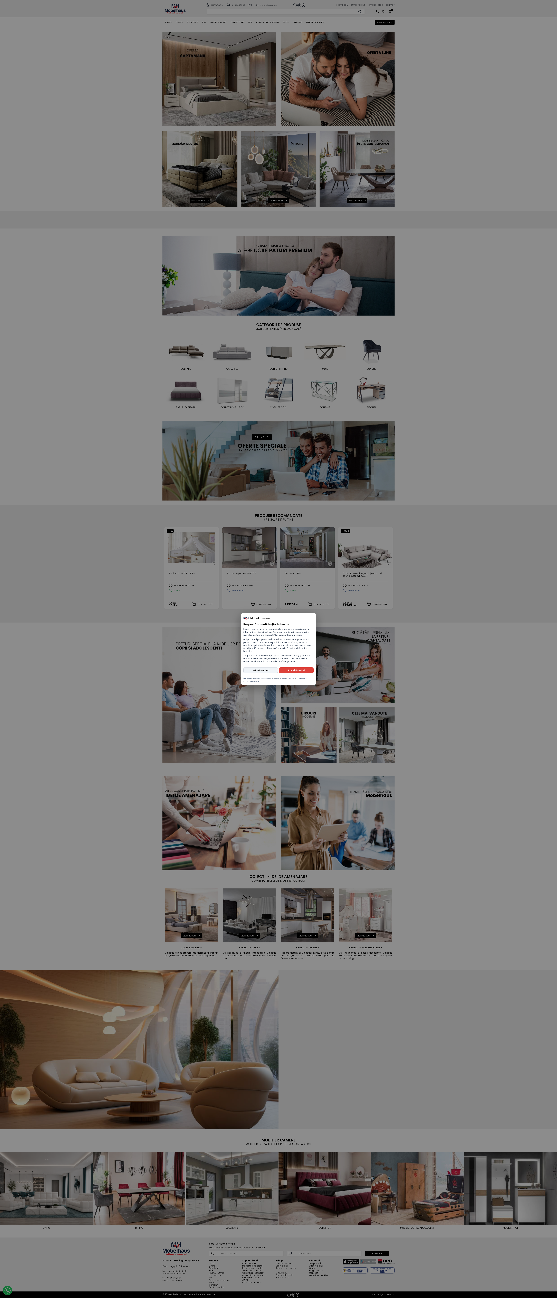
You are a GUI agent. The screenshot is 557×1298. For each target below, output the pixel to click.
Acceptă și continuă (296, 670)
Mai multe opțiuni (260, 670)
